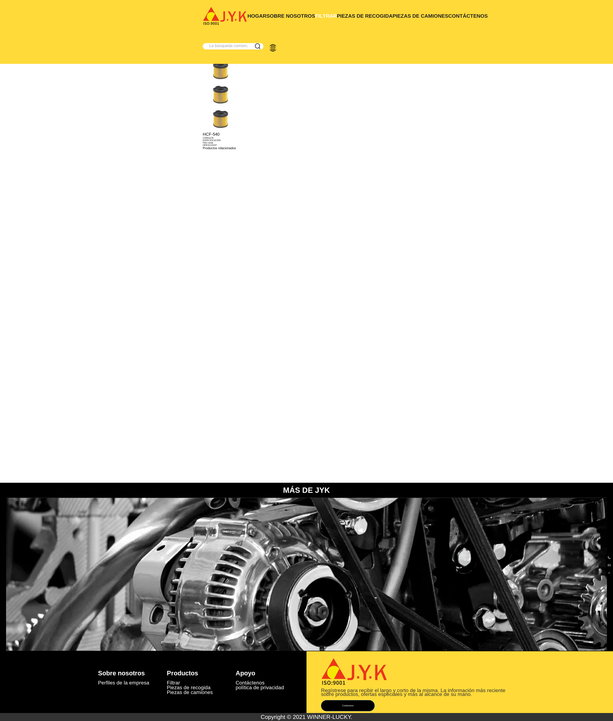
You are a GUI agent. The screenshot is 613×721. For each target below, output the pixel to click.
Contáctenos (468, 16)
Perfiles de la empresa (123, 683)
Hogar (256, 16)
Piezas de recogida (365, 16)
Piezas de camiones (420, 16)
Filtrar (326, 16)
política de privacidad (260, 687)
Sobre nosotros (290, 16)
